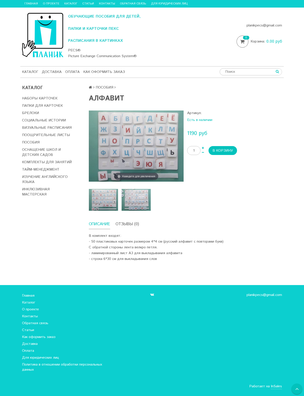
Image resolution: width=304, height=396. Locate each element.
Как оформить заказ (104, 71)
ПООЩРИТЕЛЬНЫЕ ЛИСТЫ (46, 135)
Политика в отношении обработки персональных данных (62, 367)
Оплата (72, 71)
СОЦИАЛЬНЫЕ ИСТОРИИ (44, 120)
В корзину (223, 150)
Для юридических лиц (169, 4)
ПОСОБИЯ (31, 142)
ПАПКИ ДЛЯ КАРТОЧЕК (42, 105)
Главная (31, 4)
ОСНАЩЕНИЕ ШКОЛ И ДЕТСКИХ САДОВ (41, 152)
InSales (276, 386)
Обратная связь (133, 4)
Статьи (88, 4)
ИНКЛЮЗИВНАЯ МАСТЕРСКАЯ (36, 192)
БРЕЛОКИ (30, 113)
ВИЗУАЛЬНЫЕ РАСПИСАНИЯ (47, 127)
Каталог (70, 4)
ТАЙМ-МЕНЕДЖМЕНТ (40, 169)
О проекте (51, 4)
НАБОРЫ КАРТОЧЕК (39, 98)
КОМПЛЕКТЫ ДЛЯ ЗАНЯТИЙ (47, 162)
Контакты (107, 4)
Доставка (52, 71)
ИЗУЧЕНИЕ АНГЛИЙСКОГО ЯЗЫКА (45, 179)
